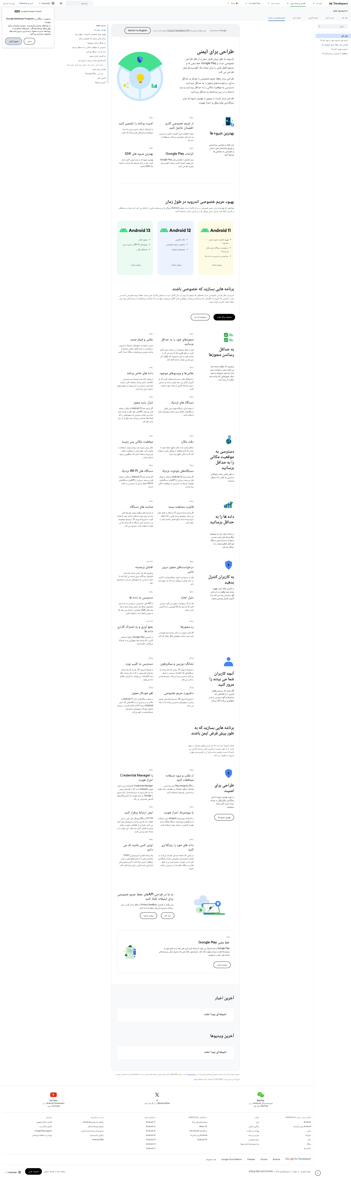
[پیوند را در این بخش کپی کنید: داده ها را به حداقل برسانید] (231, 527)
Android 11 (150, 1148)
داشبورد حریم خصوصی (179, 693)
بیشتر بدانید (217, 264)
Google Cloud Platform (231, 1159)
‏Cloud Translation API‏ (178, 30)
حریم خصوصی (253, 1139)
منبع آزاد (308, 1135)
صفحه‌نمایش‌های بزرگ (199, 1122)
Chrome (263, 1159)
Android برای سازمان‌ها (302, 1126)
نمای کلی (344, 17)
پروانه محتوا (192, 1074)
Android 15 (150, 1131)
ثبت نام (168, 915)
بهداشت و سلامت (253, 1131)
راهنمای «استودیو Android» (93, 1122)
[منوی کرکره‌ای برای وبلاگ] (227, 3)
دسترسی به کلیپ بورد (139, 664)
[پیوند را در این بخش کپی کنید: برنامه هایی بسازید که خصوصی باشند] (169, 289)
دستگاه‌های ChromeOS (198, 1131)
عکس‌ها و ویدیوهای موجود (177, 373)
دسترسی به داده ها (141, 597)
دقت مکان (187, 441)
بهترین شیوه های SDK (139, 154)
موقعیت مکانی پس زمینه (137, 441)
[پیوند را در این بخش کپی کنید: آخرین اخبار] (211, 998)
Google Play (254, 3)
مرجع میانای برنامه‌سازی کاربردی (92, 1131)
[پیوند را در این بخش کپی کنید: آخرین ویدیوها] (206, 1036)
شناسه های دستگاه (141, 507)
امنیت (309, 1131)
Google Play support (43, 1131)
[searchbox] (332, 26)
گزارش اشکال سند (45, 1126)
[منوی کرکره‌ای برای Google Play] (245, 3)
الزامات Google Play (180, 154)
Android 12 (150, 1144)
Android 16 (150, 1126)
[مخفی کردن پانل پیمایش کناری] (318, 1173)
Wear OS (203, 1126)
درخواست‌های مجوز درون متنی (178, 569)
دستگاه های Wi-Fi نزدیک (137, 471)
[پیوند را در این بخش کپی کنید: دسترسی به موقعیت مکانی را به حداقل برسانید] (218, 468)
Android (307, 1122)
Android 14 (150, 1135)
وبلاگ (233, 3)
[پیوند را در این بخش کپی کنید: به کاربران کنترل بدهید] (221, 582)
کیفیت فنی (297, 17)
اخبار (309, 1139)
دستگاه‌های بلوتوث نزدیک (178, 471)
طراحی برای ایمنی (215, 51)
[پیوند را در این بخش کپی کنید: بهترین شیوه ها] (231, 138)
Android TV (202, 1139)
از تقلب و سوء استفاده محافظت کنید (180, 777)
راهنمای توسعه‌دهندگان (96, 1126)
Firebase (251, 1159)
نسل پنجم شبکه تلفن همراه (249, 1144)
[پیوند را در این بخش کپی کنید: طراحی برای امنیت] (220, 791)
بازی (257, 1122)
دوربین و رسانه (253, 1135)
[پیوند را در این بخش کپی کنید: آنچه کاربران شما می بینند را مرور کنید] (214, 684)
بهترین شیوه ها (224, 817)
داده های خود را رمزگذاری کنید (177, 847)
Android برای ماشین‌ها (198, 1135)
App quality (340, 11)
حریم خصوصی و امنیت (276, 17)
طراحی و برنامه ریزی (297, 3)
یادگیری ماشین (254, 1126)
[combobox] (79, 3)
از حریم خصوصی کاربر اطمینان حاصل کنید (179, 125)
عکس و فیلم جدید (141, 339)
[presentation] (221, 135)
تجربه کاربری (313, 17)
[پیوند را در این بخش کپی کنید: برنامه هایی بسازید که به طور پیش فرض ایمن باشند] (231, 738)
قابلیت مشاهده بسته (181, 507)
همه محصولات (211, 1159)
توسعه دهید (275, 3)
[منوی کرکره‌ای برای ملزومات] (312, 3)
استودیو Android (26, 3)
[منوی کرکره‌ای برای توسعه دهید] (267, 3)
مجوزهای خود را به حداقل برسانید (177, 341)
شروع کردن (13, 41)
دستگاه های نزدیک (182, 402)
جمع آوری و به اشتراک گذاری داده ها (135, 629)
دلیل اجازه (187, 597)
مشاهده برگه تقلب (224, 317)
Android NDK (98, 1139)
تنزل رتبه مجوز (143, 402)
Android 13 (150, 1139)
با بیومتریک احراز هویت (179, 812)
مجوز (295, 1171)
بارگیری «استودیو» (97, 1135)
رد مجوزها (187, 627)
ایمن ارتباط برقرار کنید (138, 812)
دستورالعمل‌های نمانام (283, 1171)
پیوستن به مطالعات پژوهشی (42, 1135)
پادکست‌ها (307, 1148)
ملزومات (319, 3)
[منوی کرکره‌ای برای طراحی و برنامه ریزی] (286, 3)
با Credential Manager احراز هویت (136, 777)
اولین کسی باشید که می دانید (138, 847)
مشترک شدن (33, 1171)
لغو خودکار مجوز (142, 693)
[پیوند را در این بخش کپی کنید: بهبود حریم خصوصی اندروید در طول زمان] (161, 202)
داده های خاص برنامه (140, 373)
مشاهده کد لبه (200, 317)
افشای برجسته (144, 567)
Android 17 (150, 1122)
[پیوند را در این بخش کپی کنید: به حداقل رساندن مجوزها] (231, 360)
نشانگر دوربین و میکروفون (177, 664)
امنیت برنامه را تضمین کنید (136, 123)
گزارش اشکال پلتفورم (44, 1122)
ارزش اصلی (329, 17)
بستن (29, 41)
